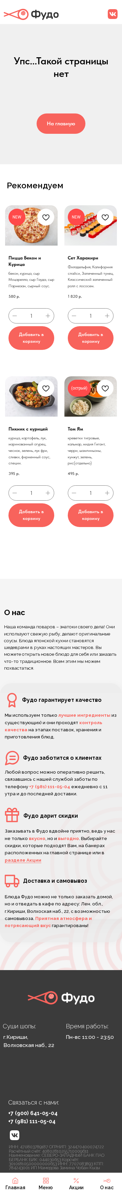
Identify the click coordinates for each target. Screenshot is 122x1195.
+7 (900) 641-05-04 (33, 1113)
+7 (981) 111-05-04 (32, 1121)
